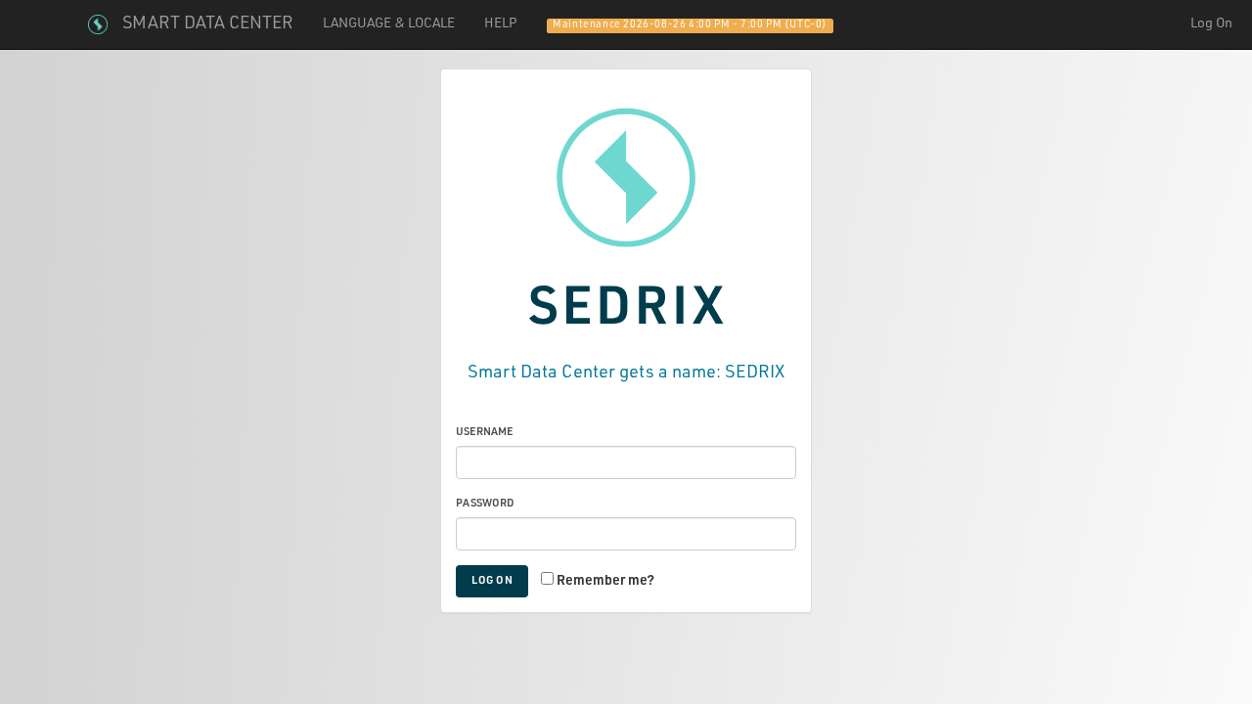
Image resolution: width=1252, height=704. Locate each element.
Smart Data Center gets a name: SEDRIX (626, 373)
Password (485, 504)
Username (485, 432)
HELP (500, 24)
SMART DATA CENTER (207, 24)
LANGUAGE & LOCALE (389, 24)
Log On (1211, 24)
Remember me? (605, 582)
